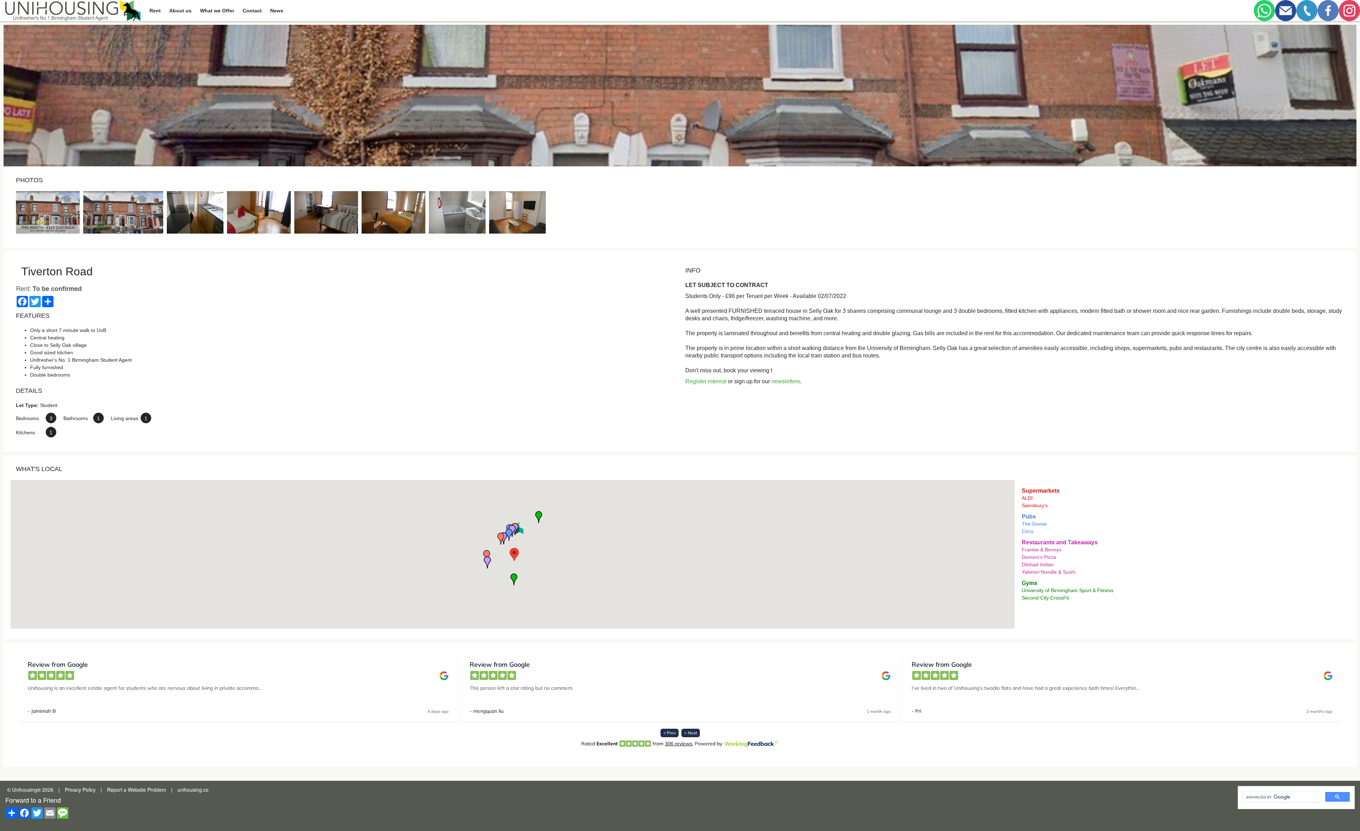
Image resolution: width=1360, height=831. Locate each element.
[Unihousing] (72, 10)
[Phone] (1307, 10)
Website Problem (147, 789)
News (276, 10)
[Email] (1285, 10)
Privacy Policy (80, 789)
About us (180, 10)
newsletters (785, 381)
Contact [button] (252, 10)
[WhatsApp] (1264, 10)
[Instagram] (1349, 10)
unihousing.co (193, 789)
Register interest (705, 381)
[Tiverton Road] (48, 212)
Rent (155, 10)
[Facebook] (1328, 10)
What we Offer (217, 10)
